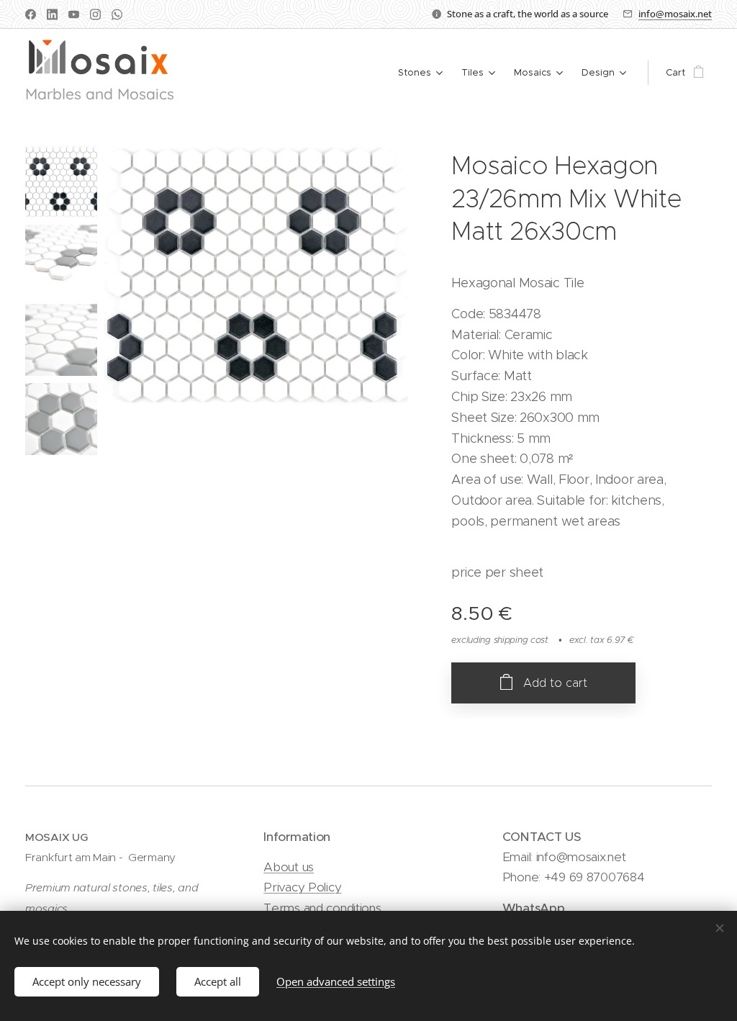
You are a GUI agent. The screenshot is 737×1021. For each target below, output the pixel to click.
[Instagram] (95, 14)
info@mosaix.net (675, 13)
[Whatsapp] (117, 14)
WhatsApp (533, 908)
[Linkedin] (52, 14)
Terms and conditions (322, 908)
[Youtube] (74, 14)
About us (288, 867)
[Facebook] (31, 14)
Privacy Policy (302, 887)
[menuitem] (422, 73)
